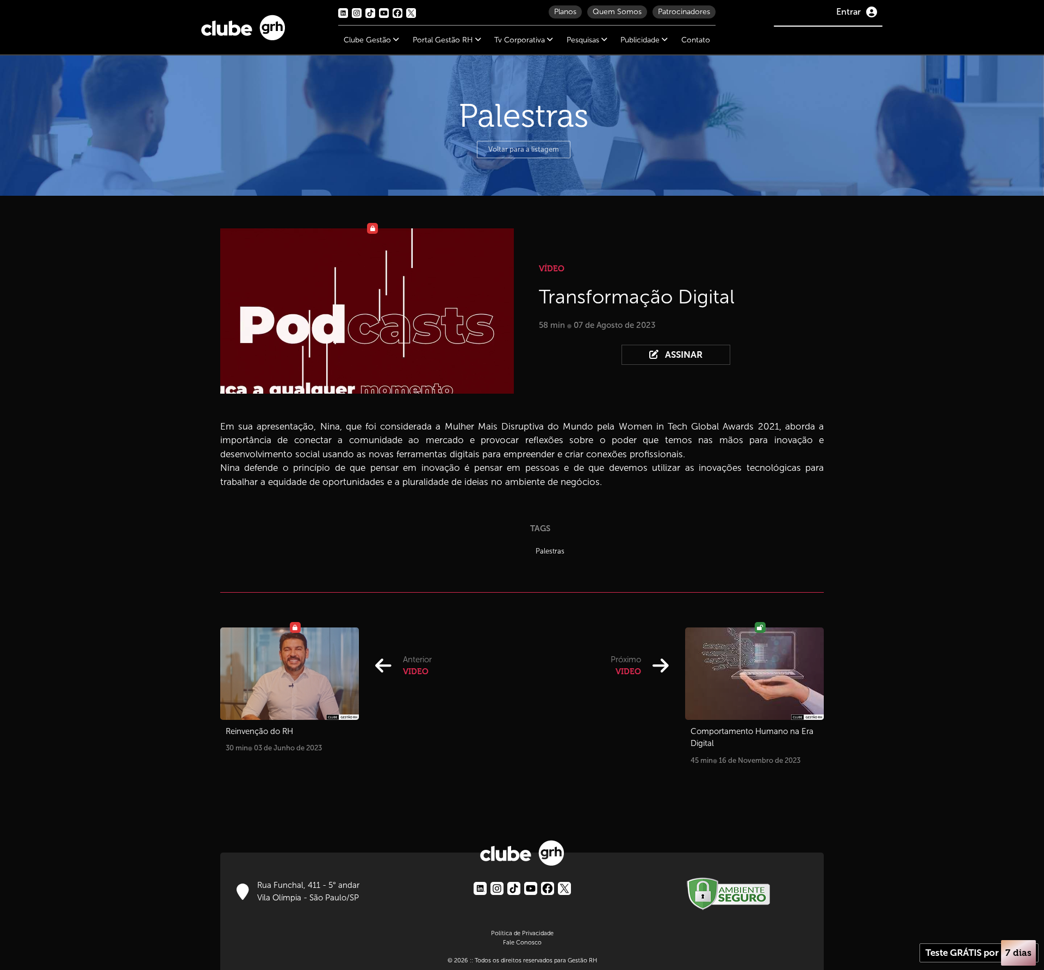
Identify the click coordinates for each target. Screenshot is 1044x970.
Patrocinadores (684, 12)
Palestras (550, 551)
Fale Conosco (522, 942)
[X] (564, 888)
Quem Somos (617, 12)
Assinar (683, 355)
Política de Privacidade (522, 933)
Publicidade (641, 40)
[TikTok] (513, 888)
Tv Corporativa (520, 40)
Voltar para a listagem (523, 149)
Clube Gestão (368, 40)
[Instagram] (497, 888)
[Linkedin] (480, 888)
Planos (565, 12)
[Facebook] (547, 888)
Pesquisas (584, 40)
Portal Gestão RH (444, 40)
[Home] (243, 25)
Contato (695, 40)
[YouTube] (530, 888)
